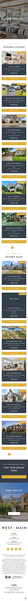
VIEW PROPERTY (14, 78)
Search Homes (14, 476)
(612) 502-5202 (14, 534)
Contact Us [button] (14, 513)
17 (18, 454)
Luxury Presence (14, 590)
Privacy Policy (20, 592)
